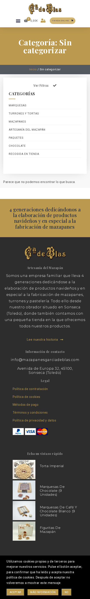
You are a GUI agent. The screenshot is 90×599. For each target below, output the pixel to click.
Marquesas (17, 105)
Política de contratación (30, 389)
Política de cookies (26, 397)
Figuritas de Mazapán (50, 530)
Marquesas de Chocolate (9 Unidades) (52, 491)
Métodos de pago (26, 404)
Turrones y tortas (24, 113)
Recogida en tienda (24, 153)
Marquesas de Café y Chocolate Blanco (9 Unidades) (58, 511)
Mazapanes (17, 121)
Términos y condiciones (30, 412)
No (66, 592)
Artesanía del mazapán (27, 129)
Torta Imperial (52, 466)
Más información (43, 592)
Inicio (33, 69)
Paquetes (16, 137)
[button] (18, 20)
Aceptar (15, 592)
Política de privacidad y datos (34, 420)
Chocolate (17, 145)
